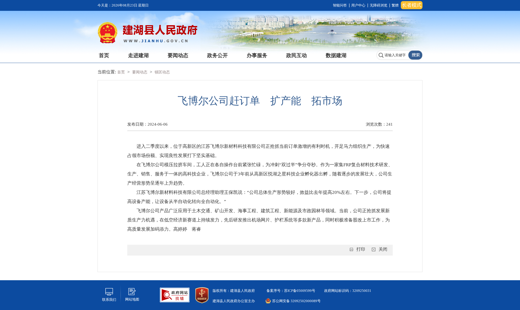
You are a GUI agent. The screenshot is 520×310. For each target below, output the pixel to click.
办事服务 (257, 55)
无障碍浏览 (378, 5)
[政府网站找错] (175, 294)
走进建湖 (138, 55)
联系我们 (109, 300)
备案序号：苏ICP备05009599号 (290, 291)
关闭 (383, 249)
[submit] (415, 55)
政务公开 (217, 55)
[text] (392, 55)
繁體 (395, 5)
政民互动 (296, 55)
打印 (360, 249)
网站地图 (132, 299)
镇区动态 (162, 72)
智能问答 (340, 5)
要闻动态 (178, 55)
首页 (104, 55)
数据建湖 (336, 55)
